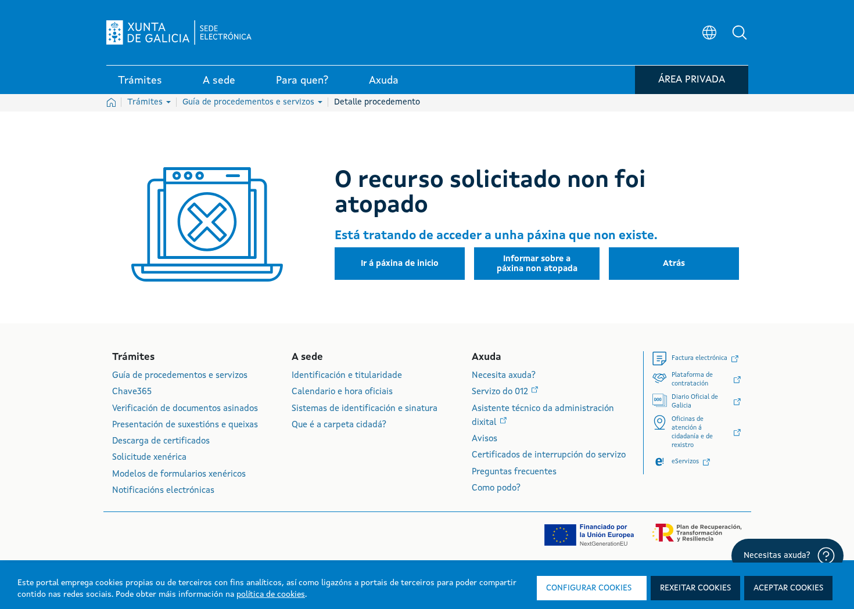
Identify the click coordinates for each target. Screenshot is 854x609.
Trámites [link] (140, 80)
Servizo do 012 (501, 392)
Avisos (484, 439)
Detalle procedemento (377, 102)
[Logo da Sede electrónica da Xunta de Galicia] (179, 32)
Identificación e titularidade (347, 376)
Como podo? (496, 488)
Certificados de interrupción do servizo (549, 455)
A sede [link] (219, 80)
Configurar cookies (588, 588)
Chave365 (132, 392)
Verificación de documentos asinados (185, 409)
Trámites (146, 102)
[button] (739, 32)
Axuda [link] (384, 80)
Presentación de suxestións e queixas (185, 425)
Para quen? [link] (302, 80)
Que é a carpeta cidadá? (339, 425)
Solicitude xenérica (149, 457)
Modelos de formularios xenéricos (179, 474)
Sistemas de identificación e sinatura (364, 409)
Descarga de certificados (161, 441)
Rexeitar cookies (695, 588)
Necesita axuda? (504, 376)
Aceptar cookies (788, 588)
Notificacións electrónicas (163, 491)
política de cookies (270, 594)
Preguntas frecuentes (514, 472)
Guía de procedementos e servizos (249, 102)
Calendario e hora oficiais (342, 392)
